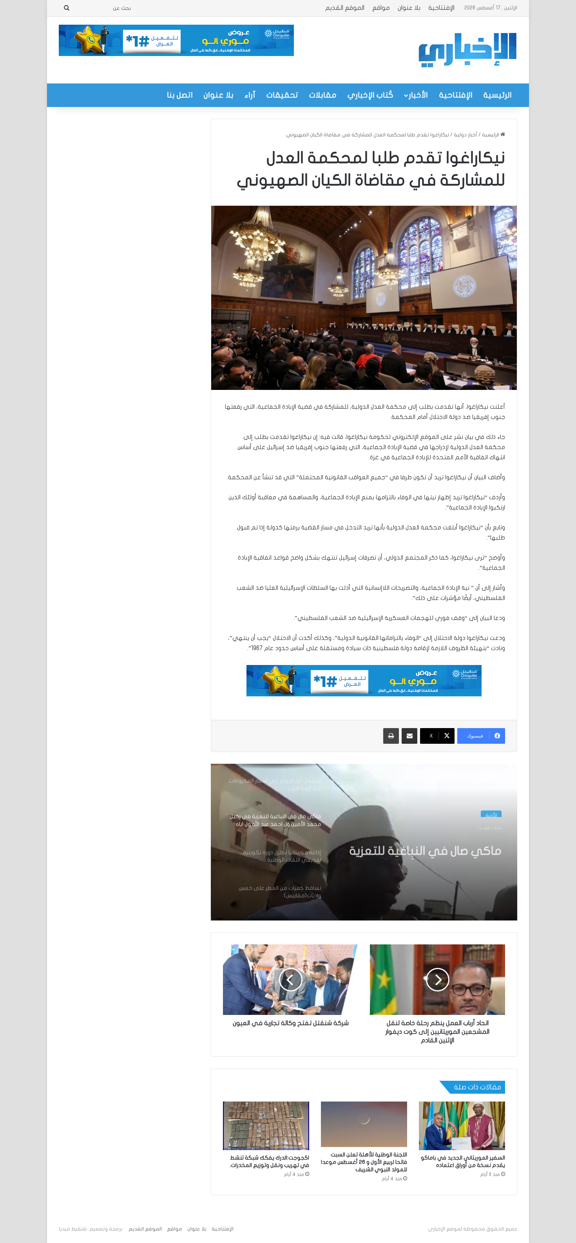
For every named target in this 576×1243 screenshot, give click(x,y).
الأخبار (418, 95)
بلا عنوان (409, 8)
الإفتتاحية (441, 8)
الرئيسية (498, 95)
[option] (364, 842)
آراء (250, 95)
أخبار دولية (465, 135)
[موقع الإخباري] (467, 50)
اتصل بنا (180, 95)
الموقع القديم (344, 8)
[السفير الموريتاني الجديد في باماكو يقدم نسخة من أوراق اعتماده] (462, 1126)
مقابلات (323, 95)
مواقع (381, 8)
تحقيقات (282, 95)
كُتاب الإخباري (370, 95)
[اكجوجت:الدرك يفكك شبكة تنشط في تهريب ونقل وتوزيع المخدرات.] (266, 1126)
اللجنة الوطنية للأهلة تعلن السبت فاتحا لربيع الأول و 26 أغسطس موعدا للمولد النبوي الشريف (364, 1162)
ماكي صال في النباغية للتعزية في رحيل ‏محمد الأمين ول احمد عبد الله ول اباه (424, 845)
